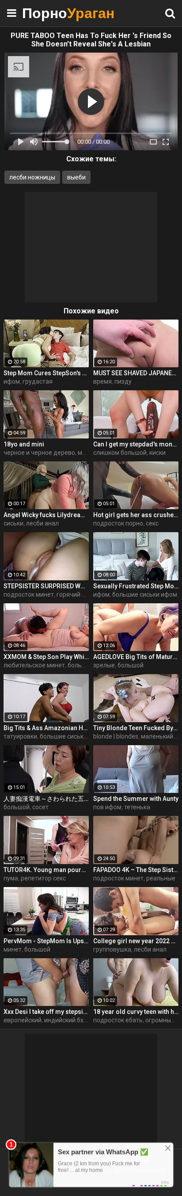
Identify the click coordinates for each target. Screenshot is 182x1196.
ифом (12, 381)
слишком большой (120, 452)
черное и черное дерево (39, 452)
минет (13, 949)
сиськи (13, 523)
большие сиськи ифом (144, 594)
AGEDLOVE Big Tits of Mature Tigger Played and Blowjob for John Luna (135, 656)
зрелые (104, 665)
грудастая (38, 381)
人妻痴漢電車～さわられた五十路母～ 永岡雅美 (46, 798)
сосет (40, 807)
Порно (44, 13)
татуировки (20, 736)
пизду (123, 381)
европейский (23, 1020)
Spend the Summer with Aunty (135, 798)
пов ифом (107, 807)
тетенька (137, 807)
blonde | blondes (115, 736)
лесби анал (42, 523)
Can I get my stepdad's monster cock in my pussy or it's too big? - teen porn (135, 444)
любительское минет (34, 665)
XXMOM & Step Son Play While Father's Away (46, 656)
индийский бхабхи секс (77, 1020)
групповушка (112, 949)
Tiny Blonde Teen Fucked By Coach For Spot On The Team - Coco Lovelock (135, 727)
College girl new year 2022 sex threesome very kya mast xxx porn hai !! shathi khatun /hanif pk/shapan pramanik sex (135, 941)
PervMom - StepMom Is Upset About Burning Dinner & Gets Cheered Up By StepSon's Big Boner (46, 941)
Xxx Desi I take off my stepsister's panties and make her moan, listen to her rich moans (46, 1011)
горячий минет (78, 594)
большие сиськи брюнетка (78, 736)
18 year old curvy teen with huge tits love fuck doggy (135, 1011)
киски (157, 452)
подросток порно (118, 523)
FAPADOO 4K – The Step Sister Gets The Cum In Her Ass (135, 869)
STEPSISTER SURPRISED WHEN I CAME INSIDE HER (46, 586)
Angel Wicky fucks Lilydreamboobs (46, 514)
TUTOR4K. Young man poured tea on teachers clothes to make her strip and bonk (46, 869)
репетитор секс (43, 878)
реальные (160, 878)
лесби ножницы (32, 177)
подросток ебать (118, 1020)
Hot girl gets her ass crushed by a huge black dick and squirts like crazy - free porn (135, 514)
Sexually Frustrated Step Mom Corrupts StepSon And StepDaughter (135, 586)
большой (131, 665)
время (102, 381)
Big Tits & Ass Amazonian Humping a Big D (46, 727)
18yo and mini (24, 444)
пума (11, 878)
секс (152, 523)
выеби (76, 177)
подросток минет (29, 594)
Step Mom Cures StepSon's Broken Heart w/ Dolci (46, 373)
